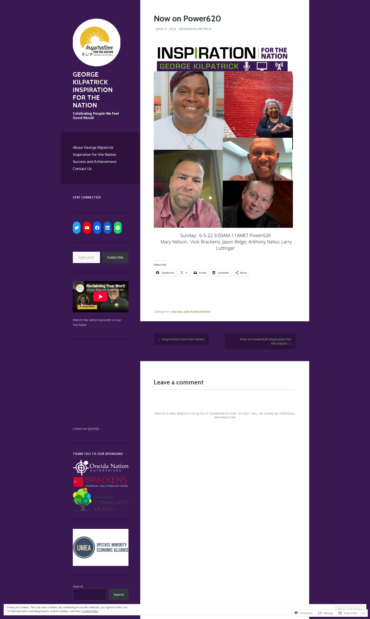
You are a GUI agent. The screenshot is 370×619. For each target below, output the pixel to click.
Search (78, 586)
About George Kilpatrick (93, 147)
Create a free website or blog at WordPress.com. (195, 413)
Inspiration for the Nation (94, 154)
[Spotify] (118, 228)
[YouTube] (87, 228)
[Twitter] (77, 228)
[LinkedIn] (107, 228)
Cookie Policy (90, 611)
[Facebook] (97, 228)
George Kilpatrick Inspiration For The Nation (93, 89)
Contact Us (82, 168)
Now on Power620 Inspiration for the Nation (265, 341)
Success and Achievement (94, 161)
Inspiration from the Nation (181, 339)
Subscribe (115, 257)
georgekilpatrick (195, 29)
